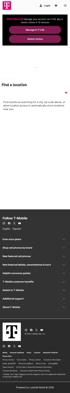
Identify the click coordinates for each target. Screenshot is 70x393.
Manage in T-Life (35, 29)
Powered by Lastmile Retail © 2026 (35, 387)
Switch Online (35, 39)
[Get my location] (66, 92)
